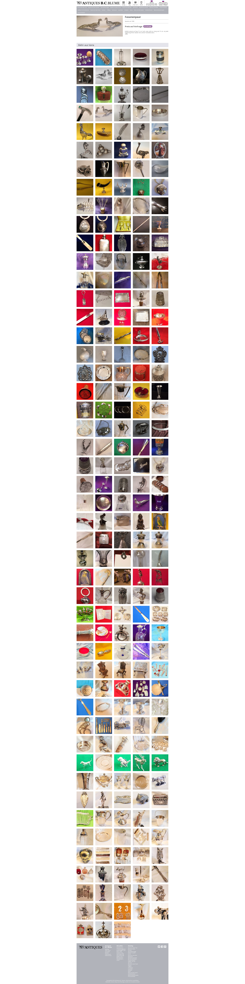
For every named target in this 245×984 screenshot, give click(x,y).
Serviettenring (120, 955)
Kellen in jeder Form (115, 7)
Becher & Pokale (154, 7)
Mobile (107, 953)
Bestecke (135, 7)
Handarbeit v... (120, 959)
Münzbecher (120, 957)
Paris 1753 (119, 951)
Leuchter (120, 10)
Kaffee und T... (120, 956)
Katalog (107, 949)
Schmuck (114, 10)
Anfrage (148, 26)
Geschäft (107, 951)
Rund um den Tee (82, 7)
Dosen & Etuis (163, 7)
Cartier (103, 10)
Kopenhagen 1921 (121, 950)
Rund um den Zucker (93, 7)
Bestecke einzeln (143, 7)
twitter (159, 947)
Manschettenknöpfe (159, 10)
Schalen (126, 10)
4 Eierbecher (120, 947)
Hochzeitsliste (81, 12)
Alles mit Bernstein (139, 10)
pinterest (165, 947)
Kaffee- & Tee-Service (83, 10)
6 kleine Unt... (120, 952)
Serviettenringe (105, 7)
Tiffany (108, 10)
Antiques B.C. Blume (98, 3)
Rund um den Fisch (95, 10)
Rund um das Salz (126, 7)
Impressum (108, 954)
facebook (162, 947)
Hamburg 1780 (120, 954)
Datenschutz (108, 955)
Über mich (108, 950)
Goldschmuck (148, 10)
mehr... (118, 960)
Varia (131, 10)
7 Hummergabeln (121, 949)
